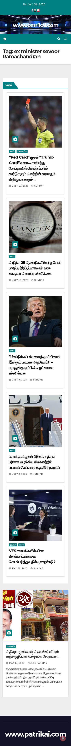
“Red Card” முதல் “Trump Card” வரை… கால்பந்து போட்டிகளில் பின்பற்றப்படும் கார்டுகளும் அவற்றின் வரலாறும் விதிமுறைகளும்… (32, 168)
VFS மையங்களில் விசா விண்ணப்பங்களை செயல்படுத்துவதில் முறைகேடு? (32, 556)
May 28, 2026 (20, 568)
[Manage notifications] (63, 738)
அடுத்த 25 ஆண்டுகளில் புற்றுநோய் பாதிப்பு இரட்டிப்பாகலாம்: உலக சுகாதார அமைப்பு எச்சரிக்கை (35, 268)
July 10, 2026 (20, 186)
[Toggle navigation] (65, 39)
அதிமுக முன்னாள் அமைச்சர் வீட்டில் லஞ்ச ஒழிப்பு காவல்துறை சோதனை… (33, 653)
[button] (58, 38)
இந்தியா (13, 545)
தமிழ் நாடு (11, 646)
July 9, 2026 (20, 380)
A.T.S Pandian (39, 663)
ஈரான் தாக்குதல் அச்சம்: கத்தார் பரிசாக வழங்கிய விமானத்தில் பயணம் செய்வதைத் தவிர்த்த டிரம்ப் (34, 462)
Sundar (39, 186)
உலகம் (12, 151)
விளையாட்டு (22, 151)
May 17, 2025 (17, 663)
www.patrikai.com (35, 25)
